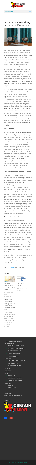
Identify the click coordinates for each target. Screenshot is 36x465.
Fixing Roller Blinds (15, 380)
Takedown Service (14, 351)
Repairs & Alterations (16, 346)
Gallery (8, 371)
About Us (11, 375)
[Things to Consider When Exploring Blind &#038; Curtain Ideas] (9, 279)
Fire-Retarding (13, 356)
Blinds (7, 368)
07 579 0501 (7, 400)
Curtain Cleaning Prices (16, 361)
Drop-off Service (14, 353)
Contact (8, 383)
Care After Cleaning (15, 378)
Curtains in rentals (20, 284)
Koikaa (12, 267)
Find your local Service (13, 341)
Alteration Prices (14, 366)
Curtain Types (13, 363)
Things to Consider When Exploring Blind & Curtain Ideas (9, 286)
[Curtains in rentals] (22, 279)
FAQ (6, 373)
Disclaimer (12, 388)
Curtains (8, 359)
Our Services (9, 344)
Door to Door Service (16, 348)
